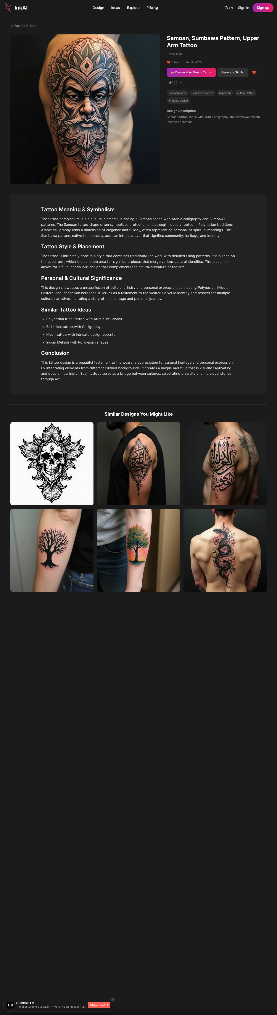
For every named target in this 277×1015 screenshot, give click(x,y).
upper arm (225, 93)
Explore (133, 7)
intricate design (178, 100)
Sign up (263, 7)
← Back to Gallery (23, 25)
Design (98, 7)
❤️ (254, 72)
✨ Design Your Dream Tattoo (191, 72)
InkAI (21, 8)
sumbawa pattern (202, 93)
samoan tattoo (178, 93)
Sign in (243, 7)
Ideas (115, 7)
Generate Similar (233, 72)
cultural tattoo (245, 93)
